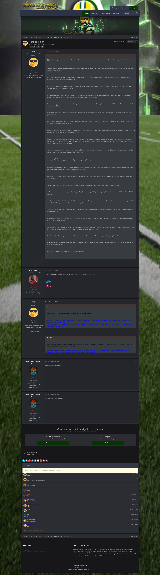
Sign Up (132, 8)
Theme (75, 565)
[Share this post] (135, 52)
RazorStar (33, 271)
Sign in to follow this (120, 41)
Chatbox (116, 13)
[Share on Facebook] (26, 460)
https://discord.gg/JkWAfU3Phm (36, 480)
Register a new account (53, 443)
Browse (86, 13)
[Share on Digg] (32, 460)
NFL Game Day (49, 44)
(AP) (48, 60)
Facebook (26, 550)
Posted (52, 51)
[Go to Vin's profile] (25, 43)
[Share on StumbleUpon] (41, 460)
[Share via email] (43, 460)
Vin (31, 44)
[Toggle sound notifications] (136, 465)
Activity (95, 13)
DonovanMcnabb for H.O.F (33, 362)
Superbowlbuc (31, 499)
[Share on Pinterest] (46, 460)
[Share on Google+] (29, 460)
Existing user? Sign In (118, 8)
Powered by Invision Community (75, 569)
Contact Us (83, 565)
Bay (28, 514)
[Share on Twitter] (23, 460)
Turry (28, 509)
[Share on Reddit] (38, 460)
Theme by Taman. (88, 569)
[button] (133, 25)
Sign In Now (108, 443)
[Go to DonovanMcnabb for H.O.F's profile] (33, 370)
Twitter (26, 553)
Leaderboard (105, 13)
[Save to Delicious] (35, 460)
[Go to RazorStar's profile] (33, 279)
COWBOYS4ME (31, 519)
